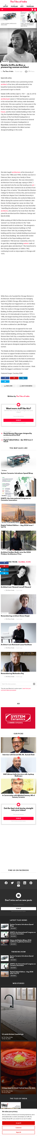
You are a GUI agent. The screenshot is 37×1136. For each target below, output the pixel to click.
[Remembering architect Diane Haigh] (18, 604)
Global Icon (24, 562)
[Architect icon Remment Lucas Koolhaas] (18, 633)
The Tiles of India (18, 2)
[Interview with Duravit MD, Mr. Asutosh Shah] (18, 745)
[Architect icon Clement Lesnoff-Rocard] (18, 575)
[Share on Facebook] (5, 378)
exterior (26, 243)
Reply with (34, 684)
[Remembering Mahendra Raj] (18, 662)
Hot (21, 6)
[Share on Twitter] (5, 381)
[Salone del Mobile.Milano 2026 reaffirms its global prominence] (5, 942)
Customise (18, 1127)
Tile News (4, 470)
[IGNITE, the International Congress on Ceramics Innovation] (18, 487)
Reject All (18, 1132)
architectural (5, 99)
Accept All (18, 1123)
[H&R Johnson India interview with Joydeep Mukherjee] (18, 764)
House (3, 112)
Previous (1, 19)
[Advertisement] (18, 152)
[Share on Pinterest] (14, 378)
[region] (18, 1122)
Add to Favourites (27, 386)
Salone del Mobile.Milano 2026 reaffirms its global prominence (20, 941)
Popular (14, 6)
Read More (13, 928)
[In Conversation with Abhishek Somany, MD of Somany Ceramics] (18, 786)
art (33, 185)
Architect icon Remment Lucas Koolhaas (16, 645)
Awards (4, 549)
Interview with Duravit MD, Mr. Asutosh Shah (18, 755)
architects (4, 211)
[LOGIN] (35, 9)
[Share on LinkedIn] (23, 378)
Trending (30, 6)
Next (36, 19)
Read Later (9, 386)
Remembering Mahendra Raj (12, 673)
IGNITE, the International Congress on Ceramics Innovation (27, 25)
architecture (16, 172)
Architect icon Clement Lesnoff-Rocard (16, 587)
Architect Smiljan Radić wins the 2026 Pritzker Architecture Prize (16, 553)
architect (4, 84)
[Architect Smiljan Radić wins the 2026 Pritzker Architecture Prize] (18, 540)
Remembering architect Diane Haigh (15, 616)
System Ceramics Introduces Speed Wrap (17, 473)
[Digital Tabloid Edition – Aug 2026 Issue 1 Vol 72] (18, 514)
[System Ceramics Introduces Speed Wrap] (10, 16)
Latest (5, 6)
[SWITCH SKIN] (32, 9)
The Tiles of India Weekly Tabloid (10, 522)
